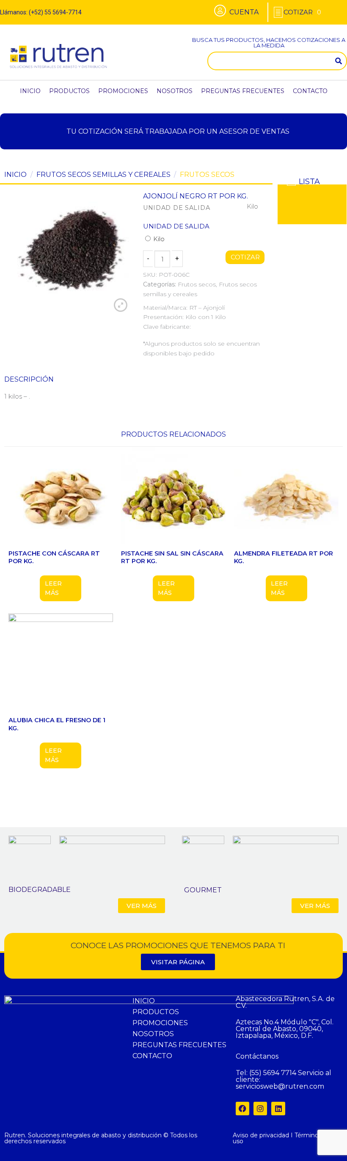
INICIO (30, 91)
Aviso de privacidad (261, 1135)
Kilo (158, 239)
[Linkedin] (278, 1108)
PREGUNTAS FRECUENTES (242, 91)
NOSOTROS (175, 91)
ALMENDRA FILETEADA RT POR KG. (283, 557)
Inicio (15, 175)
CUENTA (244, 12)
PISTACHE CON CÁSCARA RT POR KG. (54, 557)
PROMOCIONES (123, 91)
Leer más (53, 588)
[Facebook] (242, 1108)
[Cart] (302, 12)
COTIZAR (245, 257)
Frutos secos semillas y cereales (103, 175)
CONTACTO (310, 91)
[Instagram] (260, 1108)
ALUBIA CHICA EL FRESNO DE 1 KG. (56, 724)
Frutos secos (207, 175)
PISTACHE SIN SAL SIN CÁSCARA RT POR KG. (172, 557)
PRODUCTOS (69, 91)
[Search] (338, 60)
